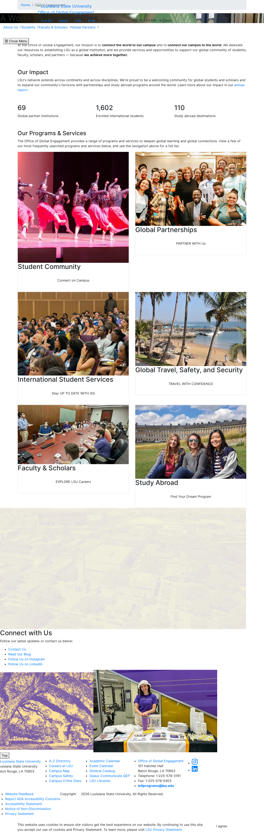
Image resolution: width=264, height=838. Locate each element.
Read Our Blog (19, 654)
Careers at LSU (61, 766)
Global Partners (84, 27)
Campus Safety (61, 776)
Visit (77, 21)
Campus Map (59, 771)
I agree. (222, 826)
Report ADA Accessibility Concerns (32, 799)
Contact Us (17, 649)
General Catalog (102, 771)
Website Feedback (19, 794)
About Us (11, 27)
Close (166, 20)
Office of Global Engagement (66, 12)
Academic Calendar (105, 761)
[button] (195, 763)
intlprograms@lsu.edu (156, 786)
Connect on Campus (73, 280)
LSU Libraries (100, 781)
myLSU (46, 21)
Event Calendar (101, 766)
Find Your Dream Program (191, 496)
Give (91, 21)
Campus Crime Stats (65, 781)
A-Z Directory (60, 761)
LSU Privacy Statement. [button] (164, 829)
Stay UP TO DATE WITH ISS (73, 393)
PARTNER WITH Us (191, 243)
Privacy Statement (19, 814)
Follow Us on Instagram (26, 659)
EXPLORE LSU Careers (73, 482)
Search (110, 20)
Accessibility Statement (23, 804)
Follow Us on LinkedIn (25, 664)
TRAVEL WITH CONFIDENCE (191, 384)
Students (28, 27)
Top (5, 755)
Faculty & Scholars (54, 27)
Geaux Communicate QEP (110, 776)
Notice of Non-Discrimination (28, 809)
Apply (63, 21)
